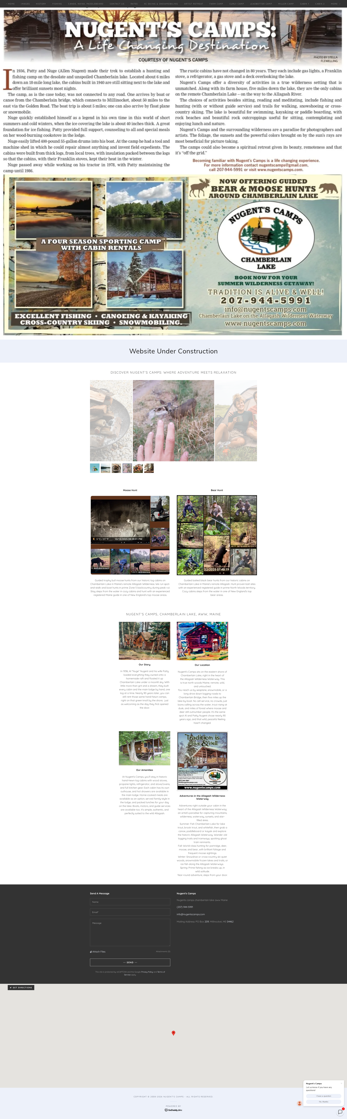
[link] (173, 1109)
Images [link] (25, 4)
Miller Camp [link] (286, 4)
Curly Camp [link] (236, 4)
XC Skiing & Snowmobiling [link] (161, 4)
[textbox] (130, 901)
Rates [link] (134, 4)
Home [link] (11, 4)
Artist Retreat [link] (193, 4)
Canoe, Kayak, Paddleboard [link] (85, 4)
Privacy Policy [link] (147, 972)
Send (130, 962)
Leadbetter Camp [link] (261, 4)
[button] (335, 3)
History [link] (41, 4)
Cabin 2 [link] (320, 4)
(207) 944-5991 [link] (185, 907)
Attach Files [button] (98, 951)
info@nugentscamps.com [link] (191, 914)
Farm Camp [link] (216, 4)
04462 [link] (230, 921)
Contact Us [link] (117, 4)
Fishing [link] (57, 4)
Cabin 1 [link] (304, 4)
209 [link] (207, 921)
